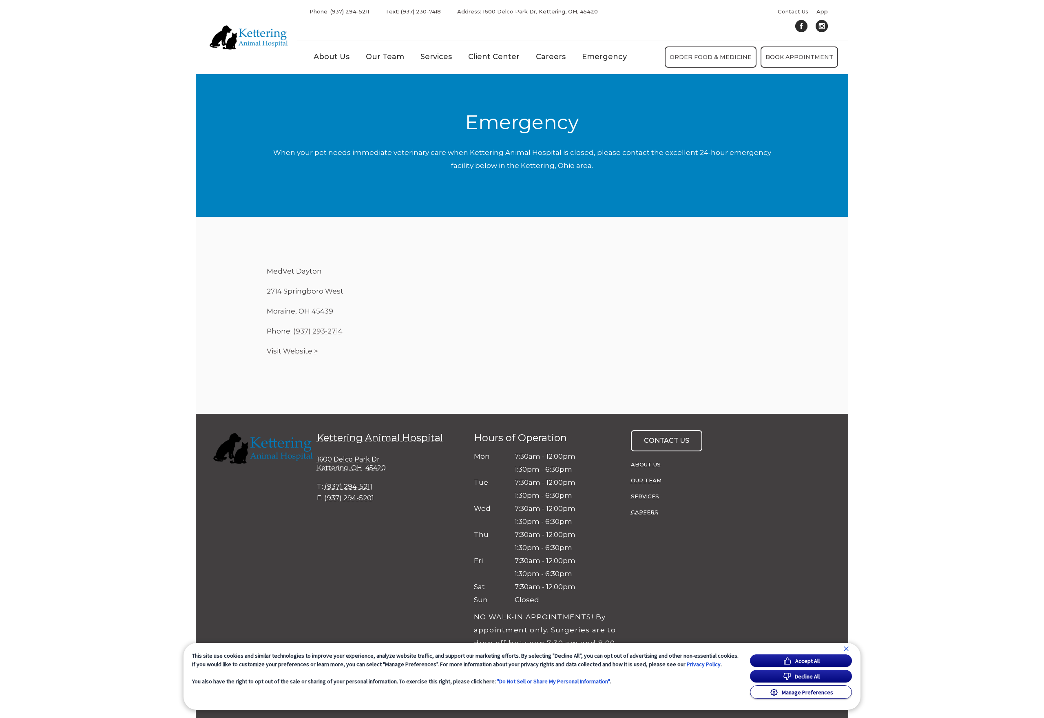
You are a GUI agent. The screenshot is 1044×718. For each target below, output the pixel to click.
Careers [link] (551, 56)
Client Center (494, 56)
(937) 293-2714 (318, 331)
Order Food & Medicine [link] (711, 57)
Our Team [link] (385, 56)
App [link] (822, 11)
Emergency (604, 56)
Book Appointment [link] (799, 57)
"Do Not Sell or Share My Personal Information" (553, 681)
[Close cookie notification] (846, 648)
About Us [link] (331, 56)
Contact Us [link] (793, 11)
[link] (248, 37)
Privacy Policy (704, 664)
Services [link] (436, 56)
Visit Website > (292, 351)
